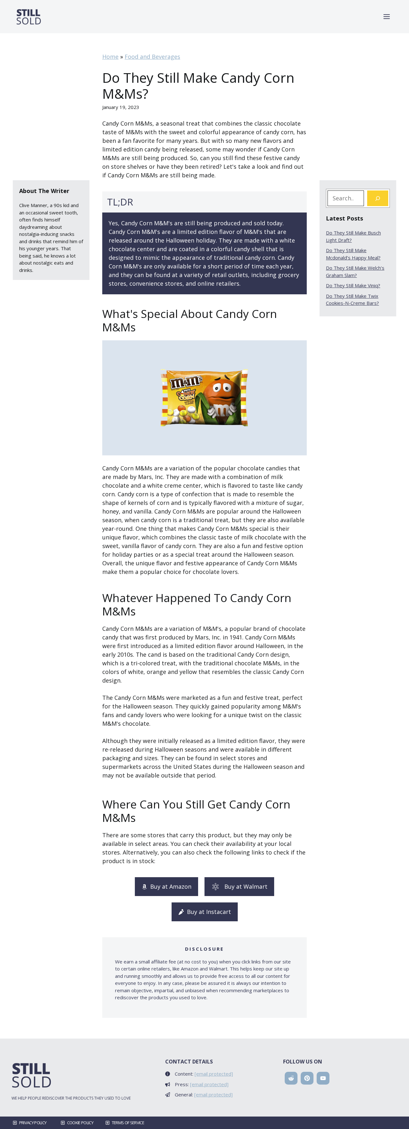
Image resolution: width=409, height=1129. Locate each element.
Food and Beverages (152, 56)
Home (110, 56)
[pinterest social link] (307, 1078)
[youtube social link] (323, 1078)
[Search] (377, 198)
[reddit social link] (291, 1078)
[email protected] (214, 1074)
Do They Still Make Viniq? (353, 285)
